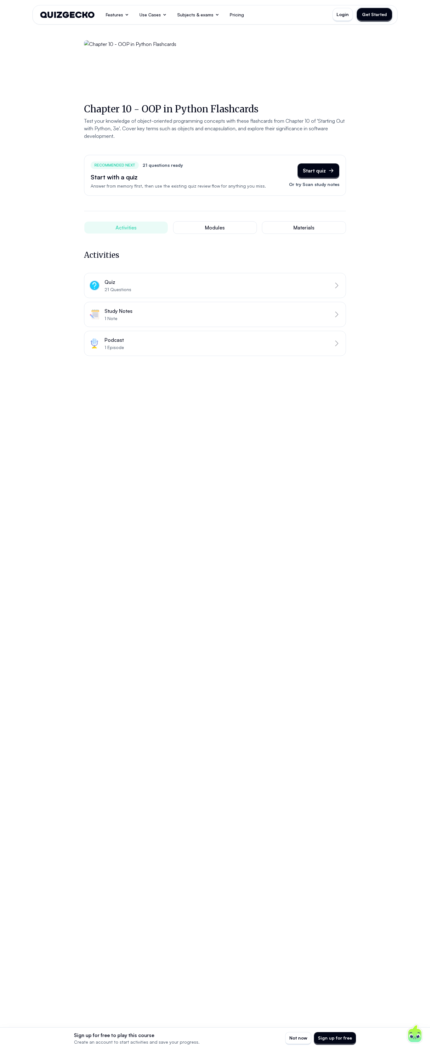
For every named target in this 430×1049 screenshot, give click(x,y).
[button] (215, 285)
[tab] (126, 227)
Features (114, 14)
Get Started (374, 14)
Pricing (237, 14)
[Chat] (415, 1034)
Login (343, 14)
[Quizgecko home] (67, 14)
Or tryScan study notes (314, 184)
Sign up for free (335, 1038)
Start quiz (314, 170)
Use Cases (150, 14)
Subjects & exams (195, 14)
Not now (298, 1038)
